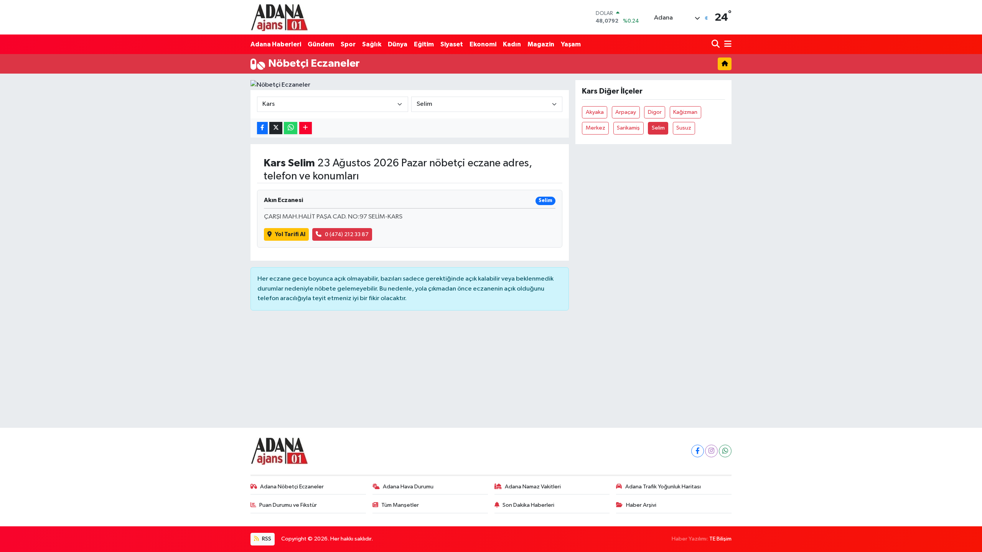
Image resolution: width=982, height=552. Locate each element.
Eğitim (424, 44)
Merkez (595, 128)
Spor (348, 44)
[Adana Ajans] (279, 17)
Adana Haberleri (275, 44)
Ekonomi (483, 44)
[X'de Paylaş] (275, 128)
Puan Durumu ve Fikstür (288, 505)
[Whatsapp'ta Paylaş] (290, 128)
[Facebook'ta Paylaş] (262, 128)
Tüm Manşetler (400, 505)
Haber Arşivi (641, 505)
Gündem (321, 44)
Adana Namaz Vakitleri (533, 487)
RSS (266, 539)
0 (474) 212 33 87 (347, 234)
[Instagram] (711, 451)
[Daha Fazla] (305, 128)
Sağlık (371, 44)
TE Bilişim (720, 539)
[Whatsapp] (725, 451)
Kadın (512, 44)
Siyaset (451, 44)
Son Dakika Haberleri (528, 505)
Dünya (397, 44)
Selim (658, 128)
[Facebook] (697, 451)
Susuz (683, 128)
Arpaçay (625, 112)
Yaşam (571, 44)
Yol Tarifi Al (290, 234)
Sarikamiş (628, 128)
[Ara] (716, 44)
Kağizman (685, 112)
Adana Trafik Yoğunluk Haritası (663, 487)
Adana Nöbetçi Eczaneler (292, 487)
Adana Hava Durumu (408, 487)
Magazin (540, 44)
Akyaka (595, 112)
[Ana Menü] (726, 44)
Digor (655, 112)
